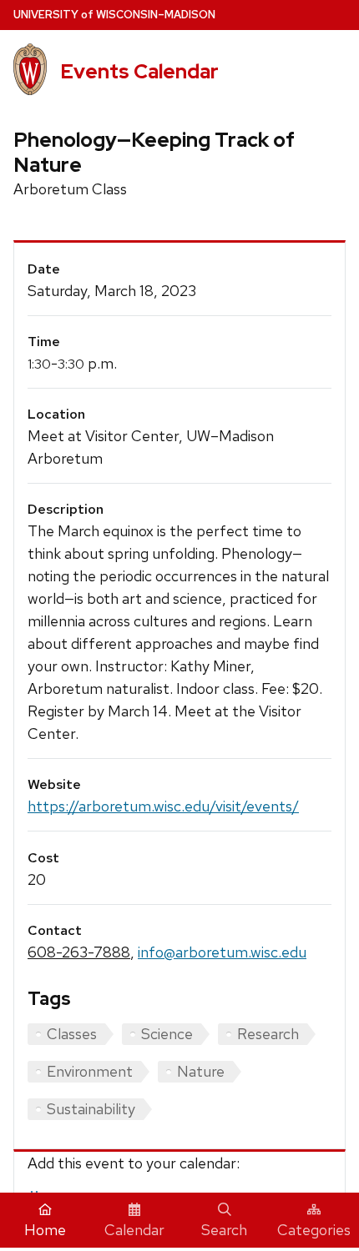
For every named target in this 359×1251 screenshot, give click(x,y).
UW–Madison (114, 15)
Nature (201, 1071)
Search (224, 1229)
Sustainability (91, 1108)
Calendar (134, 1229)
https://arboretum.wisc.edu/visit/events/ (163, 806)
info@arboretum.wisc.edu (222, 952)
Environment (90, 1071)
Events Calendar (139, 71)
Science (167, 1033)
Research (268, 1033)
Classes (72, 1033)
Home (45, 1229)
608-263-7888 (79, 952)
